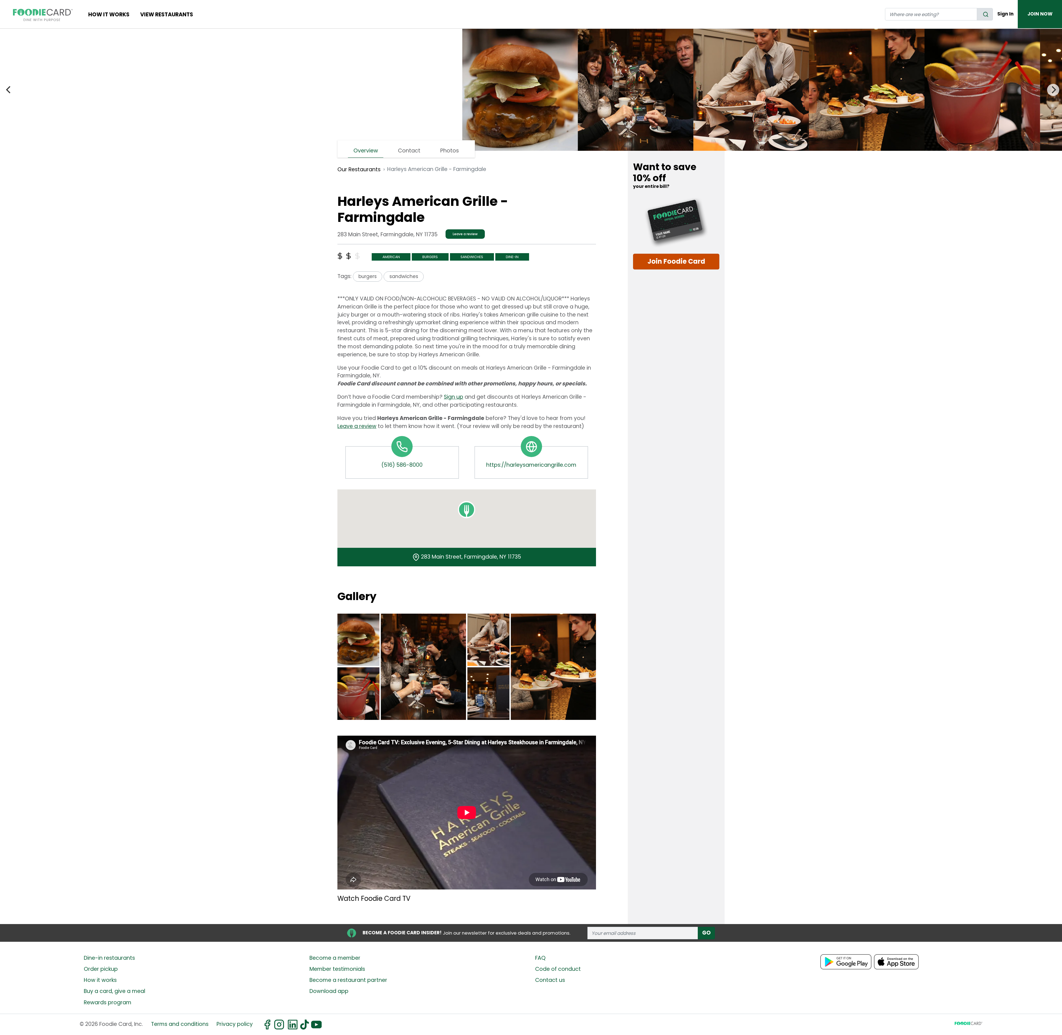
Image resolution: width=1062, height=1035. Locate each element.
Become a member (334, 958)
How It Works (108, 14)
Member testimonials (337, 969)
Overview (365, 150)
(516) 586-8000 (402, 465)
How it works (100, 980)
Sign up (453, 397)
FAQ (540, 958)
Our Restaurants (359, 169)
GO (706, 933)
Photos (449, 150)
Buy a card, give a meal (114, 991)
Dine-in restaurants (109, 958)
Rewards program (107, 1002)
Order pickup (101, 969)
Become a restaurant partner (348, 980)
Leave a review (465, 234)
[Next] (1053, 90)
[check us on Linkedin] (292, 1024)
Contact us (550, 980)
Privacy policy (235, 1024)
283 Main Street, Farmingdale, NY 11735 (471, 557)
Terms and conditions (180, 1024)
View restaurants (166, 14)
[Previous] (9, 90)
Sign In (1005, 14)
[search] (985, 14)
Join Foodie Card (676, 261)
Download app (328, 991)
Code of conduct (558, 969)
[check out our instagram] (279, 1024)
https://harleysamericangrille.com (531, 465)
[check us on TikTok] (304, 1024)
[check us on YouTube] (316, 1024)
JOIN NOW (1040, 14)
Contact (409, 150)
